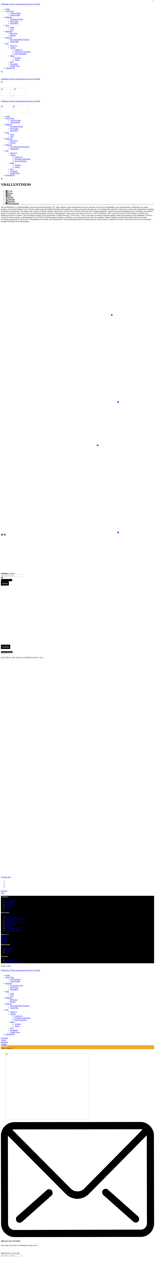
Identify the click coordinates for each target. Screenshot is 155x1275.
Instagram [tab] (11, 199)
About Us (13, 1012)
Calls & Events (15, 979)
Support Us (9, 916)
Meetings (8, 983)
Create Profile (15, 981)
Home (7, 975)
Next (2, 893)
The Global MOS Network (19, 1006)
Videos (17, 1026)
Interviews (9, 905)
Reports (8, 907)
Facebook (11, 201)
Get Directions (6, 580)
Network (8, 1004)
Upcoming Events (11, 901)
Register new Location (13, 962)
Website (10, 197)
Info (6, 1010)
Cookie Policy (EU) (12, 929)
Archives (8, 909)
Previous (4, 891)
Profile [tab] (10, 191)
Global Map (14, 1008)
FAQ (12, 1028)
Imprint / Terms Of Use (13, 922)
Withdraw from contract (13, 931)
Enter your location (8, 573)
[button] (4, 877)
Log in (7, 952)
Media (12, 1022)
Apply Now (9, 977)
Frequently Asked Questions (15, 918)
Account (8, 950)
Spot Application (21, 1020)
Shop (7, 992)
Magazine (8, 998)
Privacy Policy (10, 924)
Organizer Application (22, 1018)
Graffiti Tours (15, 1032)
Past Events (9, 903)
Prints (12, 994)
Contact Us (19, 1016)
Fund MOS (14, 989)
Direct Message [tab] (13, 203)
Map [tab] (9, 195)
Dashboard (9, 948)
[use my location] (77, 578)
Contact (8, 920)
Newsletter (9, 926)
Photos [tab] (10, 193)
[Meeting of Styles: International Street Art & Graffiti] (20, 4)
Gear (12, 996)
